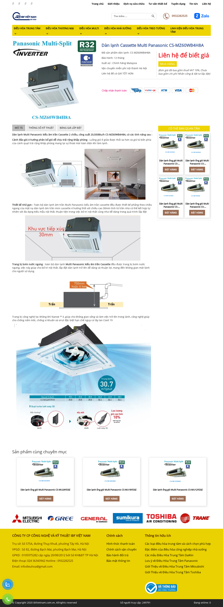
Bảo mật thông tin (118, 561)
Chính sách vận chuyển (121, 549)
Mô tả (19, 127)
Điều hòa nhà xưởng (117, 28)
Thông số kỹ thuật (41, 127)
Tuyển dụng (178, 3)
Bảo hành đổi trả (117, 555)
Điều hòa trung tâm (27, 28)
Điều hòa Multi (89, 28)
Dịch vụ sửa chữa (134, 3)
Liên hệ (206, 3)
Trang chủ (97, 3)
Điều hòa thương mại (60, 28)
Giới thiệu (114, 3)
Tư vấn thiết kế (158, 3)
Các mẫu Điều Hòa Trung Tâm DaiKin (169, 555)
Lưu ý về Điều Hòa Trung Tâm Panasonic (171, 561)
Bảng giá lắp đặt (71, 127)
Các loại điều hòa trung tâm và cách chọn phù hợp (178, 544)
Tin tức (193, 3)
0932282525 (179, 16)
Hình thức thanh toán (120, 544)
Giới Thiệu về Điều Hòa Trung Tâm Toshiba (173, 572)
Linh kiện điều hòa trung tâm (186, 30)
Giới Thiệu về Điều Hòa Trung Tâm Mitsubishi (174, 566)
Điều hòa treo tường (151, 28)
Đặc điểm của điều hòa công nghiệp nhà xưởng (176, 549)
